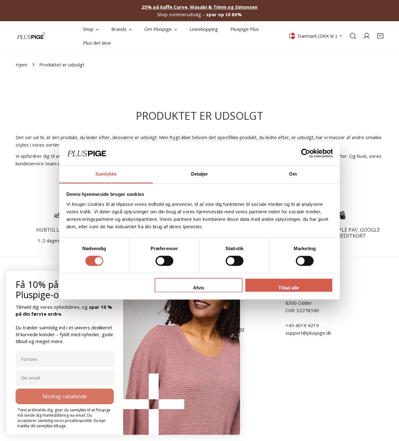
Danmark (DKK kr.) (317, 36)
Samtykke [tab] (106, 174)
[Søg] (353, 36)
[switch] (164, 261)
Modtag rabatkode (65, 396)
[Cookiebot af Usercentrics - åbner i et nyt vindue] (305, 153)
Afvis (198, 287)
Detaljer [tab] (199, 174)
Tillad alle (288, 287)
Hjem (21, 64)
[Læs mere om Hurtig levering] (58, 215)
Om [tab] (293, 174)
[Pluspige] (31, 36)
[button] (380, 36)
